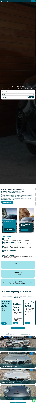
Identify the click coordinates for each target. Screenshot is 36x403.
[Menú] (7, 1)
